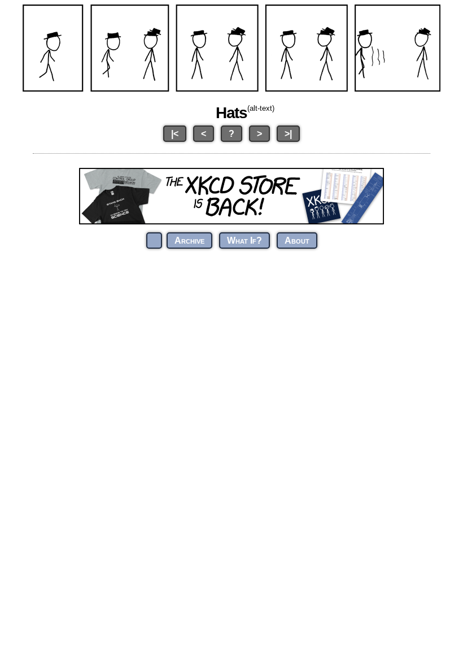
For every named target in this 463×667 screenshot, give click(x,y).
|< (174, 133)
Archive (189, 240)
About (297, 240)
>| (288, 133)
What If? (244, 240)
